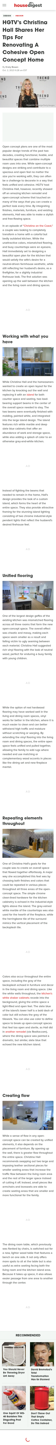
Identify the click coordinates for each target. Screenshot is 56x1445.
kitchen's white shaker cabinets (27, 995)
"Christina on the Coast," (38, 226)
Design (7, 15)
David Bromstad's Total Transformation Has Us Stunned (41, 1375)
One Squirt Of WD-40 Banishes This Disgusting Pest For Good (14, 1418)
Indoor (19, 15)
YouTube (48, 607)
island (30, 395)
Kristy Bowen (12, 67)
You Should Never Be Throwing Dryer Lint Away (14, 1372)
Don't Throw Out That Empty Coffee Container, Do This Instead (41, 1418)
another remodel (15, 1032)
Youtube (48, 373)
